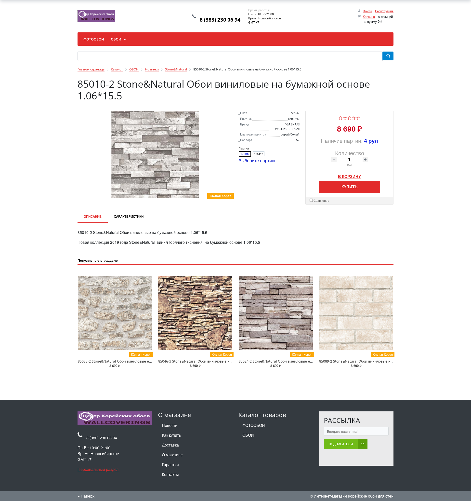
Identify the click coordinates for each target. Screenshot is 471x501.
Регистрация (384, 11)
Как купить (171, 435)
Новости (169, 425)
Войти (367, 11)
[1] (340, 117)
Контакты (170, 474)
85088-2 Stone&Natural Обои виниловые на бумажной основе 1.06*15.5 (138, 361)
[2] (345, 117)
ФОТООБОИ (253, 425)
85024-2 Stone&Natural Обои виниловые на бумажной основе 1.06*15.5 (299, 361)
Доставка (170, 445)
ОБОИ (248, 435)
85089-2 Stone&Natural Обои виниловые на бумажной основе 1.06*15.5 (379, 361)
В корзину (349, 175)
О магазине (172, 455)
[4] (354, 117)
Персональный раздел (98, 469)
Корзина (369, 16)
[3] (349, 117)
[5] (358, 117)
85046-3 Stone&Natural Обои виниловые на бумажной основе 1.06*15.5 (218, 361)
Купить (349, 187)
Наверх (87, 496)
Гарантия (170, 464)
